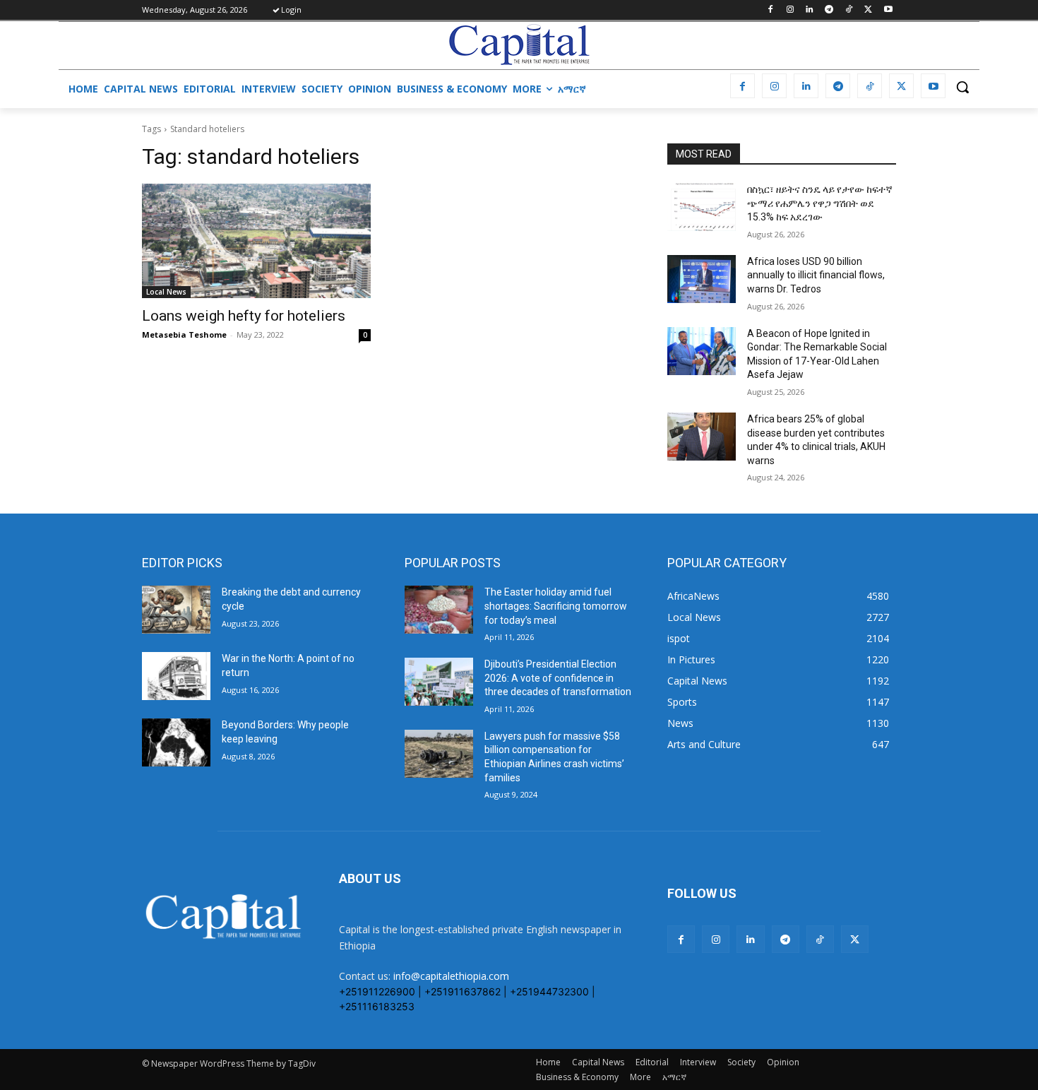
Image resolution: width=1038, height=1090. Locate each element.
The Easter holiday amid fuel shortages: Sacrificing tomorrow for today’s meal (555, 605)
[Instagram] (790, 10)
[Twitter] (868, 10)
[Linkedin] (809, 10)
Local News (166, 292)
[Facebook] (770, 10)
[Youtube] (888, 10)
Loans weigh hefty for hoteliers (243, 315)
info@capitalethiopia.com (451, 976)
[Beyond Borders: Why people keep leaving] (176, 742)
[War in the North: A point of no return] (176, 676)
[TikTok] (849, 10)
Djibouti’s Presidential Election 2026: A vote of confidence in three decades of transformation (557, 677)
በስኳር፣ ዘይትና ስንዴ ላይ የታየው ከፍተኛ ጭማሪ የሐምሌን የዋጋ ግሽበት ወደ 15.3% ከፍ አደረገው (820, 203)
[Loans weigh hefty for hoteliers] (256, 241)
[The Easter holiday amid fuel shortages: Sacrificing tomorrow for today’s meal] (439, 610)
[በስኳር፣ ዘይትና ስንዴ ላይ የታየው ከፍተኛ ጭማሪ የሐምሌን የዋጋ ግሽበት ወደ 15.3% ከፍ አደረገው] (701, 207)
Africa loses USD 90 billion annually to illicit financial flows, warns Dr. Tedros (816, 275)
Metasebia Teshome (184, 334)
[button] (962, 87)
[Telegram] (829, 10)
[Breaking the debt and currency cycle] (176, 610)
